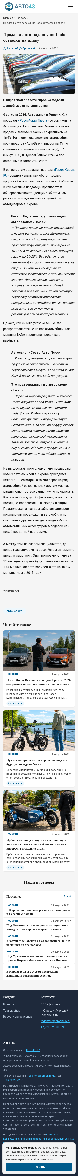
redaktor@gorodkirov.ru (55, 1021)
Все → (68, 896)
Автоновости (14, 610)
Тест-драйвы (11, 1010)
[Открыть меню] (71, 6)
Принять (39, 1167)
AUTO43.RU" (33, 1050)
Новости (8, 1004)
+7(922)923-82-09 (52, 1027)
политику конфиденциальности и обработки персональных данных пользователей (38, 1138)
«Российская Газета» (33, 120)
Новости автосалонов (17, 1016)
